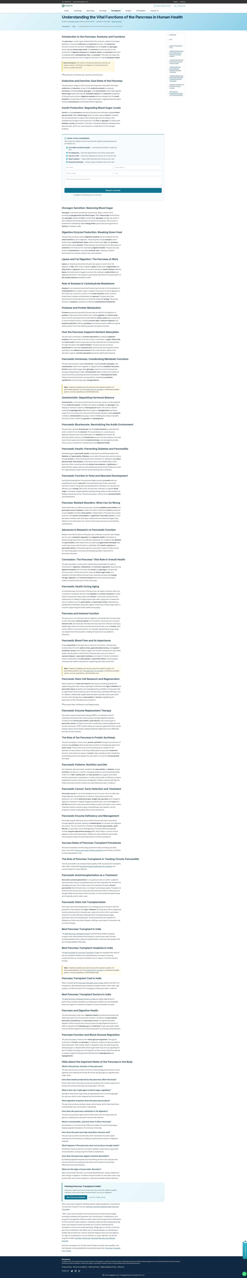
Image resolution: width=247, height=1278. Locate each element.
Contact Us (154, 11)
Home (66, 11)
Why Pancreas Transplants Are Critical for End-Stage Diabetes (176, 93)
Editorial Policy (94, 1267)
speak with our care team (94, 389)
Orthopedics (140, 11)
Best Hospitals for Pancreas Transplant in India (82, 953)
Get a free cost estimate (76, 1197)
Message (182, 2)
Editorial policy (117, 21)
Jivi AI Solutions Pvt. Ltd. (137, 1275)
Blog (74, 26)
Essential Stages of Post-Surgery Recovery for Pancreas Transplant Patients (177, 53)
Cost (171, 39)
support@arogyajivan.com (80, 2)
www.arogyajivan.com (149, 1261)
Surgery (128, 11)
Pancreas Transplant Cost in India (90, 983)
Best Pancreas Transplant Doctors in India (80, 999)
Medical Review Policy (108, 1267)
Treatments (173, 35)
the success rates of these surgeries (89, 850)
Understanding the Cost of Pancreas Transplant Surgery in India (176, 61)
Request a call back (113, 190)
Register (175, 2)
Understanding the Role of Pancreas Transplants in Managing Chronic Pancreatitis (176, 78)
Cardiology (78, 11)
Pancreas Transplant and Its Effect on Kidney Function (177, 86)
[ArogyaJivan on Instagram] (75, 1271)
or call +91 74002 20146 (97, 1197)
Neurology (90, 11)
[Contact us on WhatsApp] (79, 1271)
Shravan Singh (74, 21)
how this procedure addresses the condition (96, 866)
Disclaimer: (66, 1259)
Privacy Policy (67, 1267)
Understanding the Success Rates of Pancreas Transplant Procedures (175, 69)
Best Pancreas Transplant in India (77, 934)
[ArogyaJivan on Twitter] (72, 1271)
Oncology (102, 11)
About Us (121, 1267)
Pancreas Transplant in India (176, 46)
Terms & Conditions (80, 1267)
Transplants (116, 11)
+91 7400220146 (66, 2)
